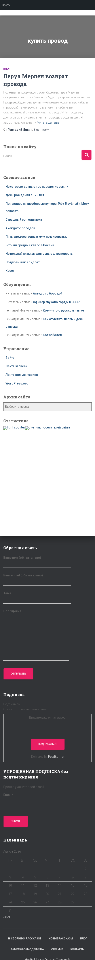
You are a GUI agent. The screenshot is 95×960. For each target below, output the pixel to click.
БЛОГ (6, 68)
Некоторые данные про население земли (37, 186)
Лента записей (16, 366)
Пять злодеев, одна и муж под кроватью (37, 236)
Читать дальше (48, 122)
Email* (8, 795)
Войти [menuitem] (6, 5)
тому (41, 129)
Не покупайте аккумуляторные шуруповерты (39, 253)
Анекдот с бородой (20, 228)
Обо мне (57, 949)
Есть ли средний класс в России (30, 245)
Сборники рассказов (26, 938)
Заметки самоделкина (27, 949)
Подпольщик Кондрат (23, 262)
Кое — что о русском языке (63, 310)
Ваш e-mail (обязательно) (23, 575)
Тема (7, 593)
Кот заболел (52, 335)
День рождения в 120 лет (25, 195)
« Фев (7, 917)
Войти (10, 358)
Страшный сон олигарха (24, 219)
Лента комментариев (22, 375)
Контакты (77, 949)
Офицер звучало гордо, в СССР (56, 302)
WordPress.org (17, 383)
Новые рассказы (61, 938)
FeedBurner (56, 756)
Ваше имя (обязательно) (22, 557)
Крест (10, 270)
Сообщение (12, 611)
